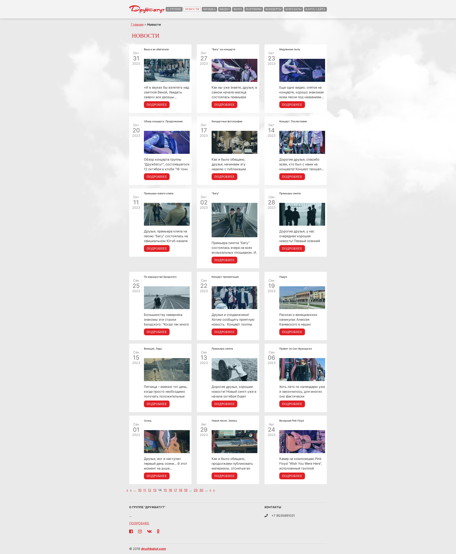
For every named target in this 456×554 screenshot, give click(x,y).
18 (180, 490)
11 (144, 490)
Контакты (293, 9)
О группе (174, 9)
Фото (238, 9)
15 (165, 490)
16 (170, 490)
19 (185, 490)
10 (139, 490)
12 (149, 490)
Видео (225, 9)
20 (196, 490)
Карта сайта (315, 9)
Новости (192, 9)
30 (201, 490)
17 (175, 490)
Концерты (273, 9)
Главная (137, 24)
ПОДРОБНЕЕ (139, 523)
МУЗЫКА (209, 9)
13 (154, 490)
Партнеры (253, 9)
